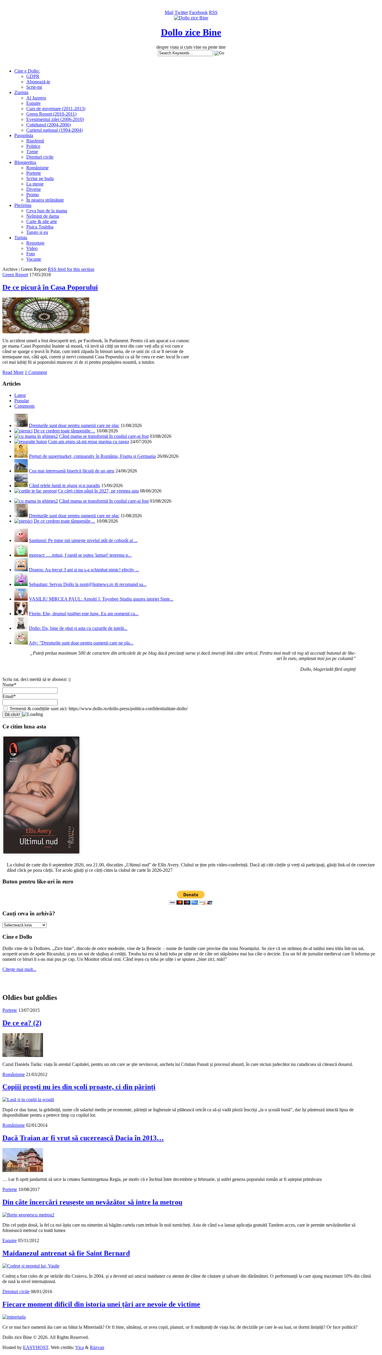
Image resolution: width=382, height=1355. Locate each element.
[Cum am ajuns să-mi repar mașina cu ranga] (30, 441)
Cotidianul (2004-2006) (48, 124)
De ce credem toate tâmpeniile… (64, 430)
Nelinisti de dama (42, 216)
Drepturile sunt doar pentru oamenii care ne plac (74, 425)
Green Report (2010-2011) (51, 113)
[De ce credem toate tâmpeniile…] (23, 430)
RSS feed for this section (71, 269)
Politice (33, 146)
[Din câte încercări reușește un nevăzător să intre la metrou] (28, 1214)
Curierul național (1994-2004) (54, 130)
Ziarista (21, 92)
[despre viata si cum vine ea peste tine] (191, 17)
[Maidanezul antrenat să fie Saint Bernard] (30, 1265)
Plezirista (22, 205)
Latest (20, 395)
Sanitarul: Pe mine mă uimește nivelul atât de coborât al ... (83, 540)
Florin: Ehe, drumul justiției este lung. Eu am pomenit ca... (83, 613)
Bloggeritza (25, 162)
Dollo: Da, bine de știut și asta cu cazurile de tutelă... (78, 628)
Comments (24, 406)
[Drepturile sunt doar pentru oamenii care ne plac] (21, 425)
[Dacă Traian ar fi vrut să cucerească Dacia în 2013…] (22, 1170)
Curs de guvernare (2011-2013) (55, 108)
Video (32, 248)
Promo (32, 194)
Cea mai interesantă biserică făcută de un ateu (71, 470)
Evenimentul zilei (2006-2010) (55, 119)
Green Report (15, 274)
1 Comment (36, 372)
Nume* (9, 684)
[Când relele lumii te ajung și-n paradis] (21, 485)
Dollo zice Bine (191, 32)
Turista (20, 237)
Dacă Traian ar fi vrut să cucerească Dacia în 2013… (83, 1138)
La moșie (35, 183)
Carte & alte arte (41, 221)
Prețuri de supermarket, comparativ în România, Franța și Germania (92, 456)
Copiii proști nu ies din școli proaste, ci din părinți (78, 1087)
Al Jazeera (36, 97)
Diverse (33, 189)
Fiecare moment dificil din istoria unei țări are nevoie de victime (101, 1304)
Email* (9, 696)
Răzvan (97, 1347)
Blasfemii (35, 140)
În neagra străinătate (45, 199)
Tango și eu (37, 232)
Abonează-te (38, 81)
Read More (13, 372)
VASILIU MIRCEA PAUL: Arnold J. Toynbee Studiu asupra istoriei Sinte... (101, 598)
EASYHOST (35, 1347)
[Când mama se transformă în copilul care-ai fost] (36, 436)
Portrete (33, 173)
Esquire (33, 103)
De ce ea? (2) (21, 1023)
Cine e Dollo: (27, 70)
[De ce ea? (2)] (22, 1055)
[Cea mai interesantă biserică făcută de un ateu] (21, 470)
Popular (21, 400)
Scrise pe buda (40, 178)
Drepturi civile (39, 156)
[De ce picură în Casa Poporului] (45, 331)
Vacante (33, 259)
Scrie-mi (34, 87)
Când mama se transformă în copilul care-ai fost (104, 436)
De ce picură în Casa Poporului (50, 287)
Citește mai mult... (19, 969)
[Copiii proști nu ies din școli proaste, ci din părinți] (28, 1099)
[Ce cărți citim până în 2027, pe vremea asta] (35, 490)
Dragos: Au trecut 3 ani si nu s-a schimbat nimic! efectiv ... (84, 569)
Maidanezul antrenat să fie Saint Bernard (66, 1253)
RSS (213, 12)
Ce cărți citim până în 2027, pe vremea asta (98, 490)
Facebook (198, 12)
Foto (30, 253)
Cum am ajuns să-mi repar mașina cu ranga (88, 441)
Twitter (181, 12)
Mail (169, 12)
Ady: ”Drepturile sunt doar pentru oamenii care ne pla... (81, 642)
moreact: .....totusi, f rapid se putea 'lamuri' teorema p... (80, 555)
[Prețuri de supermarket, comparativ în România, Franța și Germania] (21, 456)
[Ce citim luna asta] (41, 855)
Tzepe (32, 151)
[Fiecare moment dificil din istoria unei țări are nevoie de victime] (14, 1316)
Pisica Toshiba (39, 226)
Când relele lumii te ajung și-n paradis (64, 485)
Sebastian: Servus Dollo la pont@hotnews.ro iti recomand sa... (88, 584)
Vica (79, 1347)
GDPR (32, 76)
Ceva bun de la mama (46, 210)
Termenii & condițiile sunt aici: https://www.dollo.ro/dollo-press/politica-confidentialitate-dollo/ (98, 708)
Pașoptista (23, 135)
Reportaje (35, 242)
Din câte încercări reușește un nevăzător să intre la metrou (92, 1202)
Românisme (37, 167)
